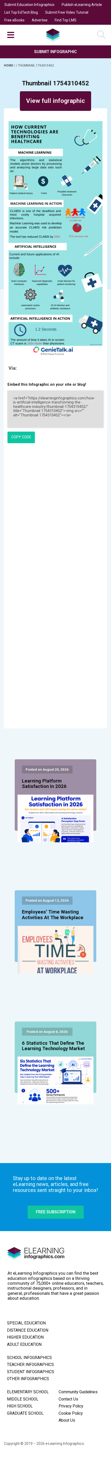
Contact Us (68, 1399)
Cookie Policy (71, 1413)
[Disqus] (55, 517)
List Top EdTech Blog (21, 12)
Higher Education (25, 1337)
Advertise (39, 20)
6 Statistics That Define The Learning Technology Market (53, 1046)
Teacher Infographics (30, 1364)
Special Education (26, 1323)
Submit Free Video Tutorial (66, 12)
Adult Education (24, 1344)
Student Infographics (30, 1372)
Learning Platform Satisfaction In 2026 (44, 783)
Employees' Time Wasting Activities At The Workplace (52, 914)
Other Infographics (28, 1379)
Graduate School (25, 1413)
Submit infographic (55, 51)
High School (20, 1406)
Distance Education (27, 1330)
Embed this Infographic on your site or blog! (46, 384)
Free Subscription (55, 1211)
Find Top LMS (65, 20)
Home (9, 65)
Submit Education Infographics (29, 5)
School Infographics (29, 1357)
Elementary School (28, 1392)
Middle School (22, 1399)
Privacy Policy (71, 1406)
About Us (67, 1420)
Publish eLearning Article (82, 5)
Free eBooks (14, 20)
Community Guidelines (78, 1392)
